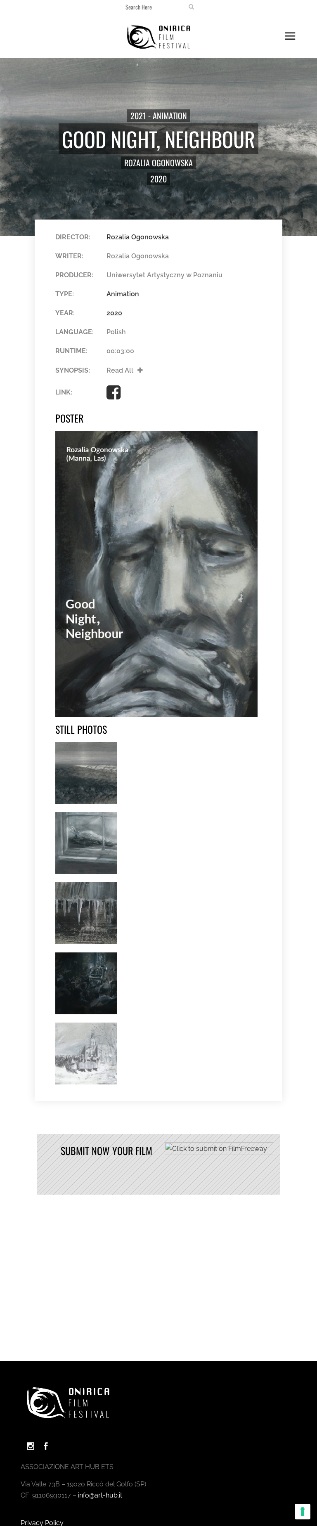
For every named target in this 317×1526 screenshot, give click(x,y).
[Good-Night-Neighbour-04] (86, 983)
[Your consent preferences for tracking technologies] (302, 1511)
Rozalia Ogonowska (158, 162)
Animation (122, 294)
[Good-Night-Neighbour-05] (86, 1053)
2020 (158, 178)
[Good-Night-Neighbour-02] (86, 843)
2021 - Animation (158, 115)
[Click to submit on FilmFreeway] (219, 1153)
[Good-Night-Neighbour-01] (86, 773)
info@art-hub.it (100, 1495)
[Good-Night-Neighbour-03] (86, 913)
